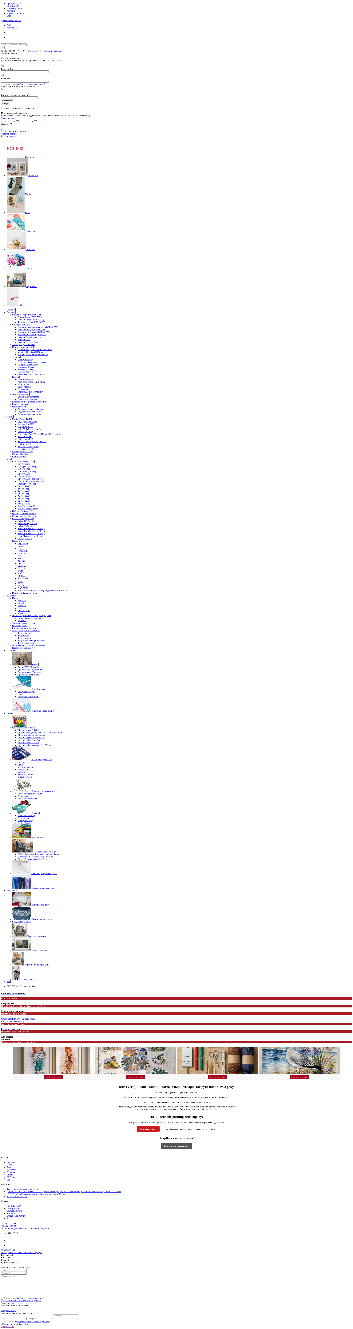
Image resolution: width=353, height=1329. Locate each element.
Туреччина (23, 389)
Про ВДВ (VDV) (14, 3)
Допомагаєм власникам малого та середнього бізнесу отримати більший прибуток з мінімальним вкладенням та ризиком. (64, 1191)
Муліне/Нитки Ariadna (22, 451)
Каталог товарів (9, 134)
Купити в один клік (31, 1300)
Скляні (21, 546)
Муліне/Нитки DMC (21, 419)
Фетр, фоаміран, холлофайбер (26, 630)
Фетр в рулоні (24, 638)
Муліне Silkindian (20, 454)
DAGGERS (23, 588)
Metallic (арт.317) (25, 426)
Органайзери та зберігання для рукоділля (31, 615)
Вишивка (33, 175)
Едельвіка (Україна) (27, 367)
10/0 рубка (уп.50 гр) (27, 466)
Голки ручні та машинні (43, 791)
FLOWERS (23, 551)
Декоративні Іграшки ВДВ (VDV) (34, 332)
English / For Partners (16, 13)
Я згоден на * (24, 1298)
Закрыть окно (7, 1326)
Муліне (28, 194)
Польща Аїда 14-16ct (27, 372)
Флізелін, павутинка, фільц (44, 873)
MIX (20, 581)
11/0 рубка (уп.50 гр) (27, 471)
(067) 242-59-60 (30, 51)
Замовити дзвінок (52, 51)
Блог (9, 16)
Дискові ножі (38, 837)
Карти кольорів (19, 456)
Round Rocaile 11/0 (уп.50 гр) (31, 531)
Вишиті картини (40, 950)
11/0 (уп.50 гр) (24, 469)
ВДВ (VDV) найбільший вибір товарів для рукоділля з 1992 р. (36, 1194)
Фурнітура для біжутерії (23, 623)
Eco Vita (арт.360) (26, 449)
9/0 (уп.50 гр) (24, 501)
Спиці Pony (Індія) (26, 691)
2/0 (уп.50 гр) (24, 486)
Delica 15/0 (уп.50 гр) (27, 523)
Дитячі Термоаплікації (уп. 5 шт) (33, 859)
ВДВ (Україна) (24, 387)
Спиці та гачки (39, 689)
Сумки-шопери (28, 979)
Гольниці (22, 762)
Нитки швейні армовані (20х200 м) (34, 745)
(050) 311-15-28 (26, 121)
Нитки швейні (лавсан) (28, 742)
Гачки (20, 694)
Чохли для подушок (36, 936)
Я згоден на (24, 84)
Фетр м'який (23, 635)
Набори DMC (24, 339)
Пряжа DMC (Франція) (28, 667)
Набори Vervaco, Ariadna (29, 342)
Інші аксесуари (25, 777)
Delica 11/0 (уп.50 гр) (27, 521)
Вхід (9, 25)
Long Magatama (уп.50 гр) (30, 536)
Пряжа (35, 665)
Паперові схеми (19, 407)
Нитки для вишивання (22, 347)
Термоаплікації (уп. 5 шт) (45, 852)
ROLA (21, 558)
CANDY (22, 548)
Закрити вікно (7, 118)
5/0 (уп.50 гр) (24, 491)
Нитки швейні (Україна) (29, 740)
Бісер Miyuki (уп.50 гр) (23, 518)
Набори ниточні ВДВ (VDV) (31, 329)
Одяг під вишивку (20, 394)
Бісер (27, 212)
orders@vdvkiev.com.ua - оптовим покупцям (28, 1228)
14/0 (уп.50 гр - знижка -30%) (31, 479)
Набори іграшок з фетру (23, 648)
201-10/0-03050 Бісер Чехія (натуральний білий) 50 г (42, 591)
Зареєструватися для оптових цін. (22, 1189)
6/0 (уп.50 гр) (24, 494)
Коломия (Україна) (26, 369)
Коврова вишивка (20, 404)
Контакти (11, 11)
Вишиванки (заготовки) (29, 397)
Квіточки (22, 600)
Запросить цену (25, 1324)
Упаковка (22, 620)
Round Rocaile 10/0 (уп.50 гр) (31, 528)
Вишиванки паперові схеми (31, 409)
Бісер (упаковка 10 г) (27, 506)
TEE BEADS (24, 586)
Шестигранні (24, 610)
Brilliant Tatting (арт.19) (28, 446)
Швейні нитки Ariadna (28, 730)
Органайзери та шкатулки (30, 618)
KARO (21, 573)
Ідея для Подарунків (21, 921)
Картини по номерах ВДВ (37, 965)
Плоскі (21, 608)
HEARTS (22, 553)
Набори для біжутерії (22, 511)
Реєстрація (12, 28)
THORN (22, 583)
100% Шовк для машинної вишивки (35, 349)
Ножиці (35, 813)
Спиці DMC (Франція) (28, 696)
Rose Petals (23, 578)
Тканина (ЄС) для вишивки (31, 374)
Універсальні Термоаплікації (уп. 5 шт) (36, 857)
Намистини (17, 541)
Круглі (21, 603)
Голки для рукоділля (27, 799)
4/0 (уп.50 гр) (24, 489)
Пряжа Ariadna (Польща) (29, 672)
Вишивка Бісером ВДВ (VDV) (26, 315)
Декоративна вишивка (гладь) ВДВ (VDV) (38, 327)
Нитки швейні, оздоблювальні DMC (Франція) (40, 732)
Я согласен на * (27, 1321)
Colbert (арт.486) (25, 439)
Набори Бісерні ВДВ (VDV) (31, 320)
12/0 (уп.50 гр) (24, 474)
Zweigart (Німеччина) (28, 364)
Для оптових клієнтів (11, 20)
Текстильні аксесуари (42, 919)
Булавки (21, 772)
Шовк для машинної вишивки (32, 735)
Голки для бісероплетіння (24, 513)
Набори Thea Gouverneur (29, 337)
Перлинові (23, 543)
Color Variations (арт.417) (29, 429)
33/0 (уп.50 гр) (24, 503)
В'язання (31, 249)
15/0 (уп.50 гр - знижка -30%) (31, 481)
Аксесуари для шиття (42, 759)
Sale (21, 305)
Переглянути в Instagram (53, 1077)
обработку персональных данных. (33, 1321)
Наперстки (23, 769)
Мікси (20, 613)
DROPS (21, 568)
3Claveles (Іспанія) (26, 815)
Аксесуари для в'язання (43, 711)
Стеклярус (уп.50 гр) (27, 484)
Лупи (20, 764)
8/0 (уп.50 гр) (24, 499)
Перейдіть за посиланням (176, 1146)
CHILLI (21, 563)
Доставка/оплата (14, 8)
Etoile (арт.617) (24, 444)
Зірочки (21, 561)
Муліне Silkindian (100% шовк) (32, 352)
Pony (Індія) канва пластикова (32, 362)
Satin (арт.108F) (25, 436)
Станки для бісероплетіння (30, 392)
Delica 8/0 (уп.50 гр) (27, 526)
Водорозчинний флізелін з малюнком (29, 402)
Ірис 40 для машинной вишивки (33, 354)
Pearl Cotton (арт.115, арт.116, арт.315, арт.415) (39, 434)
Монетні (22, 605)
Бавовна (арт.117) (26, 424)
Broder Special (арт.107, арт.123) (32, 441)
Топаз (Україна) (25, 823)
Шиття (29, 268)
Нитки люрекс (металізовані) (31, 737)
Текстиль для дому (41, 905)
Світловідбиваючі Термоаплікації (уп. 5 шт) (38, 854)
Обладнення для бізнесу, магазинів (28, 645)
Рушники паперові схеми (30, 414)
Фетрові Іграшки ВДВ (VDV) (31, 322)
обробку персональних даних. (29, 84)
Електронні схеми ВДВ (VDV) (32, 334)
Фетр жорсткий (25, 633)
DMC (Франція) (25, 359)
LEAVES (22, 566)
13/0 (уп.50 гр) (24, 476)
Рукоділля (30, 231)
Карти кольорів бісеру (28, 508)
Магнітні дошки (25, 767)
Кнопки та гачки (25, 774)
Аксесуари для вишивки (23, 344)
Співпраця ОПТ (14, 6)
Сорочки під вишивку (28, 399)
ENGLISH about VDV (17, 1196)
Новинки (29, 157)
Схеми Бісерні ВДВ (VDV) (30, 317)
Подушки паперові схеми (30, 411)
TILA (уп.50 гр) (25, 538)
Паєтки (15, 598)
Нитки (31, 728)
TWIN (20, 571)
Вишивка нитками (21, 324)
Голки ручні (23, 796)
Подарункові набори (27, 421)
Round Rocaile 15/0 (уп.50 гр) (31, 533)
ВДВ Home (32, 286)
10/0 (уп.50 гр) (24, 464)
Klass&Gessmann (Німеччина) (31, 382)
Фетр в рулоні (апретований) (31, 640)
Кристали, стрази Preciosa (24, 628)
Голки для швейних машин (30, 794)
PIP (19, 556)
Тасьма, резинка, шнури (43, 888)
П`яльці (15, 377)
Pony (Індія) (23, 384)
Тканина (16, 357)
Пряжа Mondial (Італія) (28, 674)
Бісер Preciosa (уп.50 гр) (23, 461)
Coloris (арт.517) (25, 431)
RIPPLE (21, 576)
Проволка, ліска (19, 625)
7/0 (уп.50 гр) (24, 496)
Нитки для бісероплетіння (24, 593)
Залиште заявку (148, 1129)
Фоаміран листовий (27, 643)
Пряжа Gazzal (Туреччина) (30, 670)
